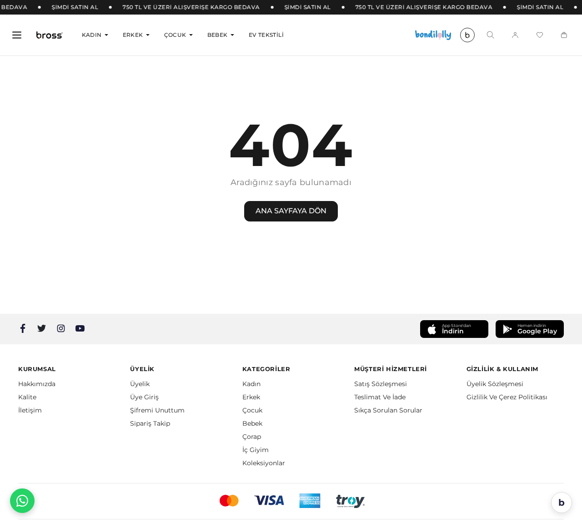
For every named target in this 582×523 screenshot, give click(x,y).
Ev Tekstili (266, 34)
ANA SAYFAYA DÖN (291, 210)
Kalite (27, 397)
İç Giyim (255, 449)
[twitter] (41, 328)
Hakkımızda (36, 383)
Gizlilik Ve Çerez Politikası (507, 397)
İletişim (30, 410)
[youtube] (80, 328)
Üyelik (140, 383)
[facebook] (22, 328)
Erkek (133, 34)
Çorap (251, 436)
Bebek (217, 34)
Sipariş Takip (150, 423)
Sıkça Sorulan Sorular (388, 410)
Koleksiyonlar (263, 463)
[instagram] (60, 328)
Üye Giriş (144, 397)
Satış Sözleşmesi (380, 383)
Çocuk (175, 34)
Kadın (92, 34)
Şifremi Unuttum (157, 410)
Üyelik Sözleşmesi (495, 383)
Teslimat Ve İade (380, 397)
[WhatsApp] (22, 500)
